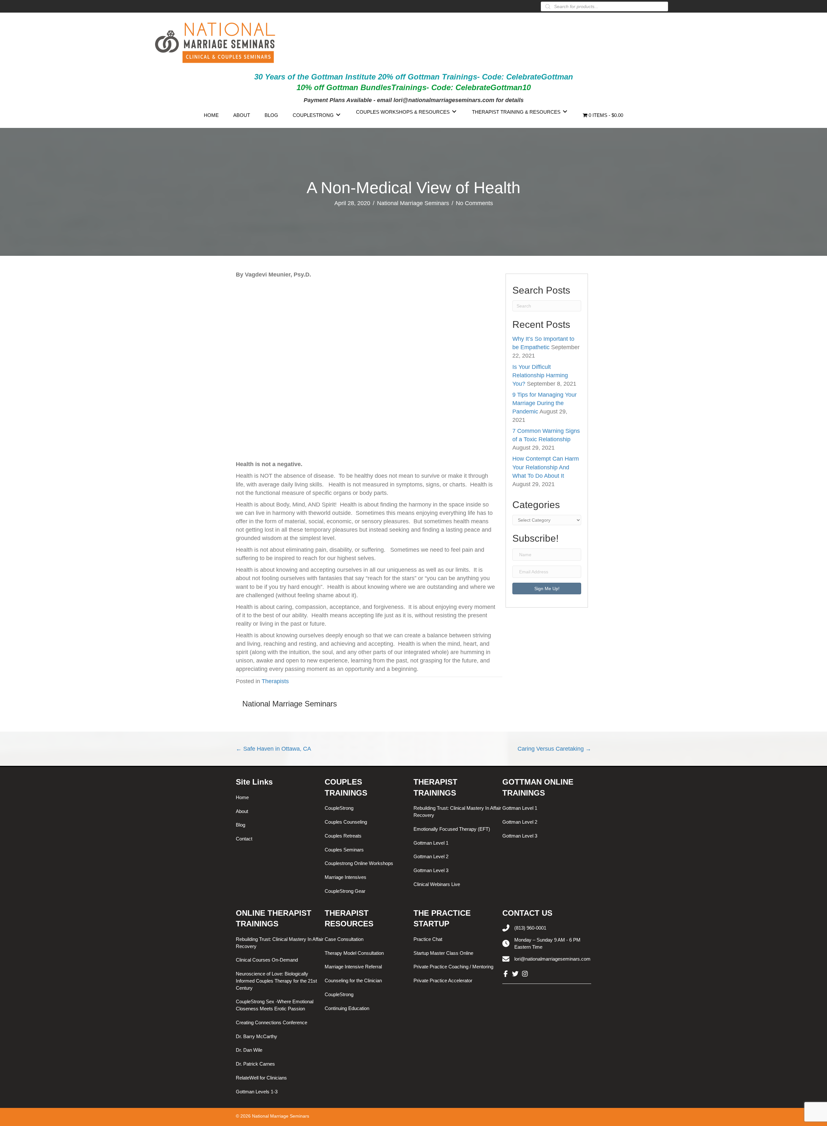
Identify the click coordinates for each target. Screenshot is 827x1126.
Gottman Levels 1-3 (256, 1091)
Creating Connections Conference (271, 1022)
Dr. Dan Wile (249, 1050)
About (242, 811)
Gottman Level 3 (431, 870)
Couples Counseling (346, 822)
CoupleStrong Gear (345, 891)
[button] (546, 588)
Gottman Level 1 (431, 843)
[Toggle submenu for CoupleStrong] (338, 114)
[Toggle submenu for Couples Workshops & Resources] (454, 111)
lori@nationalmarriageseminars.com (552, 959)
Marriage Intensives (345, 877)
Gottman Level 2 (431, 856)
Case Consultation (344, 939)
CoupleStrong (339, 808)
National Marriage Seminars (413, 203)
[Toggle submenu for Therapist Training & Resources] (565, 111)
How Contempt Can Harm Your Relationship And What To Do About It (545, 467)
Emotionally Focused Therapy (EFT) (452, 829)
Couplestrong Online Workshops (359, 863)
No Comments (474, 203)
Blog (240, 825)
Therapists (275, 681)
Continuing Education (347, 1008)
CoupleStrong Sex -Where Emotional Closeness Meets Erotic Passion (274, 1005)
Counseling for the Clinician (353, 980)
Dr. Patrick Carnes (255, 1064)
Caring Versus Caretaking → (554, 748)
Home (242, 797)
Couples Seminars (344, 849)
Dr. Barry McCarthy (256, 1036)
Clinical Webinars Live (437, 884)
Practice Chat (428, 939)
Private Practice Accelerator (443, 980)
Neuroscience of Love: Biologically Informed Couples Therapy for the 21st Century (276, 981)
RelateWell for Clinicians (261, 1077)
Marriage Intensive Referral (353, 966)
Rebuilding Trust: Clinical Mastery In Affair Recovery (457, 811)
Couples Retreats (343, 836)
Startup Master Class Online (443, 953)
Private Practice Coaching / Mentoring (453, 966)
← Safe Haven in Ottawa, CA (273, 748)
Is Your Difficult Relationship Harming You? (540, 375)
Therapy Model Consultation (354, 953)
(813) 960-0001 (530, 928)
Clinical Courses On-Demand (267, 960)
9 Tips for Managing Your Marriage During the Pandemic (544, 403)
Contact (244, 838)
